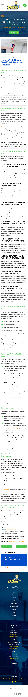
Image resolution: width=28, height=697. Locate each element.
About (14, 597)
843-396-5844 (14, 670)
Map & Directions (13, 636)
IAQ (14, 612)
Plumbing (21, 541)
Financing (6, 489)
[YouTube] (18, 678)
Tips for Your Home (13, 541)
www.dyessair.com (11, 529)
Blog (14, 600)
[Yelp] (6, 678)
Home (14, 595)
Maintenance (14, 603)
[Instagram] (12, 678)
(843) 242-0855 (10, 527)
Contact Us (14, 621)
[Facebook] (3, 678)
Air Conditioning (14, 606)
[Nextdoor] (15, 682)
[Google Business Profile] (9, 678)
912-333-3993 (14, 658)
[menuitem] (7, 690)
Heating (14, 609)
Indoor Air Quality (13, 429)
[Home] (13, 5)
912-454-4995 (14, 634)
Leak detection (5, 127)
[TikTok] (15, 678)
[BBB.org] (21, 678)
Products (14, 618)
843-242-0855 (14, 588)
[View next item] (7, 567)
